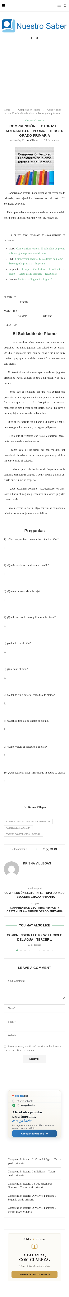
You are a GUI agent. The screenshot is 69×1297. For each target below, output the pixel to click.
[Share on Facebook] (44, 849)
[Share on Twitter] (47, 849)
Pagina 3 (47, 279)
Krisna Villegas (30, 140)
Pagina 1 (23, 279)
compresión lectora (18, 828)
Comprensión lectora (29, 109)
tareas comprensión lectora (23, 834)
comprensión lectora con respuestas (28, 821)
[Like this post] (39, 849)
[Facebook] (31, 38)
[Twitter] (37, 38)
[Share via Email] (55, 849)
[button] (7, 942)
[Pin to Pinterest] (51, 849)
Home (7, 109)
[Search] (65, 5)
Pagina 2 (35, 279)
